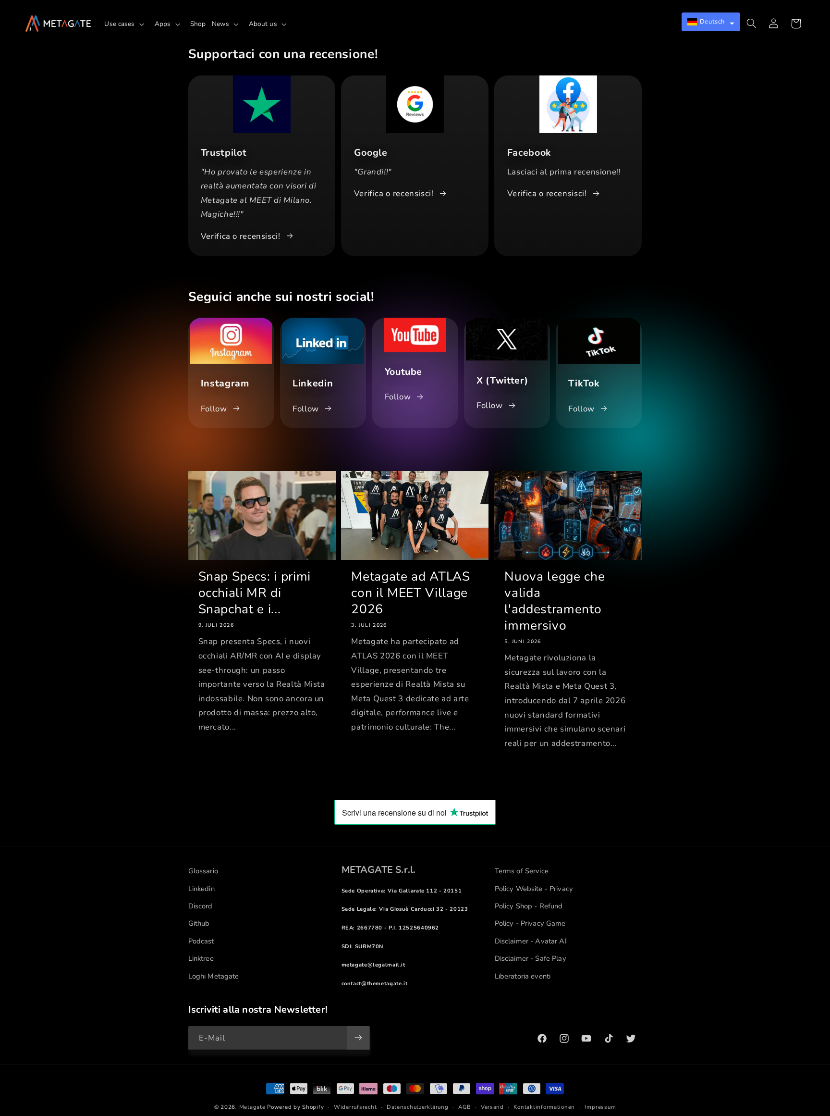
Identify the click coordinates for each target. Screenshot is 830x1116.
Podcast (201, 941)
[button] (126, 24)
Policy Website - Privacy (534, 888)
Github (199, 923)
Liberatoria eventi (523, 976)
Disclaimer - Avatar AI (531, 941)
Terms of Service (522, 871)
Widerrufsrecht (355, 1107)
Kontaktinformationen (544, 1107)
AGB (464, 1107)
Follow (214, 408)
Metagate (252, 1107)
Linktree (201, 958)
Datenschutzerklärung (418, 1107)
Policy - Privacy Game (530, 923)
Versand (492, 1107)
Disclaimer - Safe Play (530, 958)
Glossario (203, 871)
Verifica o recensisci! (241, 236)
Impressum (600, 1107)
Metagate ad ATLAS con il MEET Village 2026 (410, 593)
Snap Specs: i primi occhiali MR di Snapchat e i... (254, 593)
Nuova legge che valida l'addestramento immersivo (554, 601)
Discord (200, 906)
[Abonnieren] (358, 1038)
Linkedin (201, 888)
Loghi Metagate (213, 976)
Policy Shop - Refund (529, 906)
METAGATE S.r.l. (379, 869)
